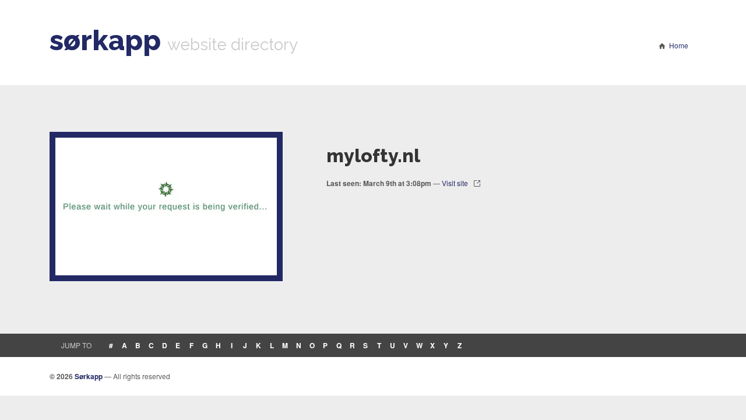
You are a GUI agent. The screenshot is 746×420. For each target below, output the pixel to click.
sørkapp (105, 40)
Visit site (455, 183)
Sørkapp (89, 376)
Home (678, 45)
